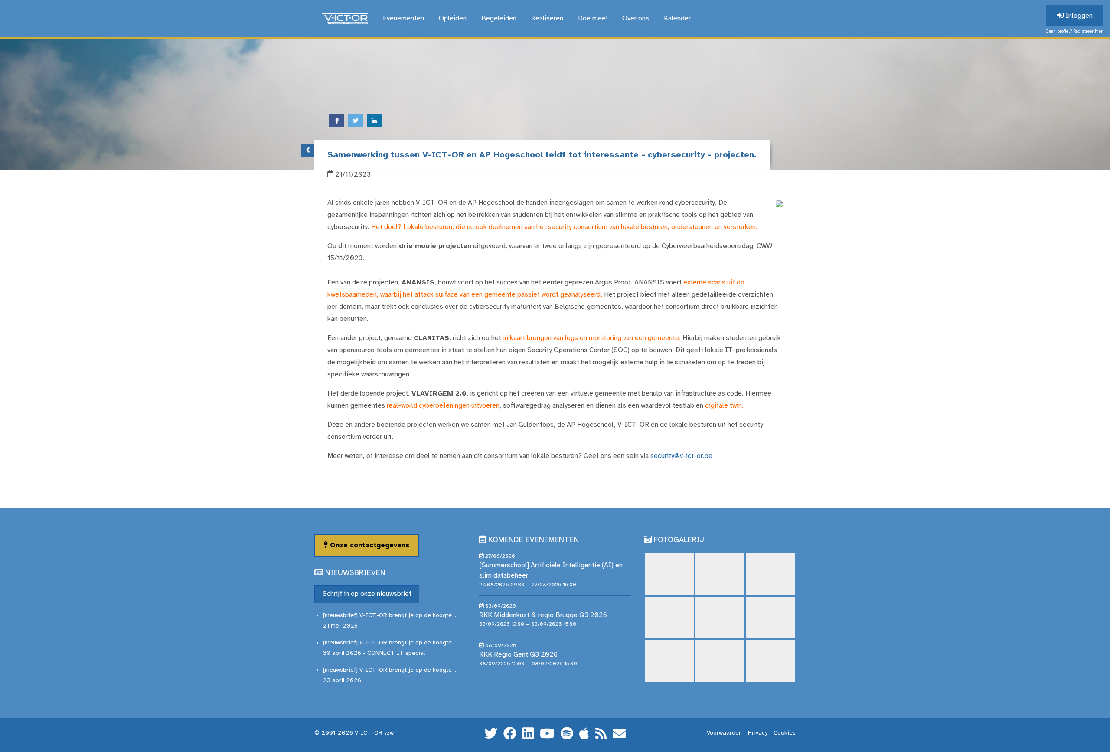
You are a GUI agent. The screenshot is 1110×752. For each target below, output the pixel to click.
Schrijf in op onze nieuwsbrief (367, 594)
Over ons (635, 18)
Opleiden (453, 18)
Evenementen (403, 18)
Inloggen (1078, 16)
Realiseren (547, 18)
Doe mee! (592, 18)
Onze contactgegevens (368, 545)
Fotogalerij (679, 540)
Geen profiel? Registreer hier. (1074, 31)
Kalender (677, 18)
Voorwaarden (724, 733)
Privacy (757, 733)
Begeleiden (498, 18)
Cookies (785, 733)
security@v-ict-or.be (681, 456)
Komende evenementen (533, 540)
